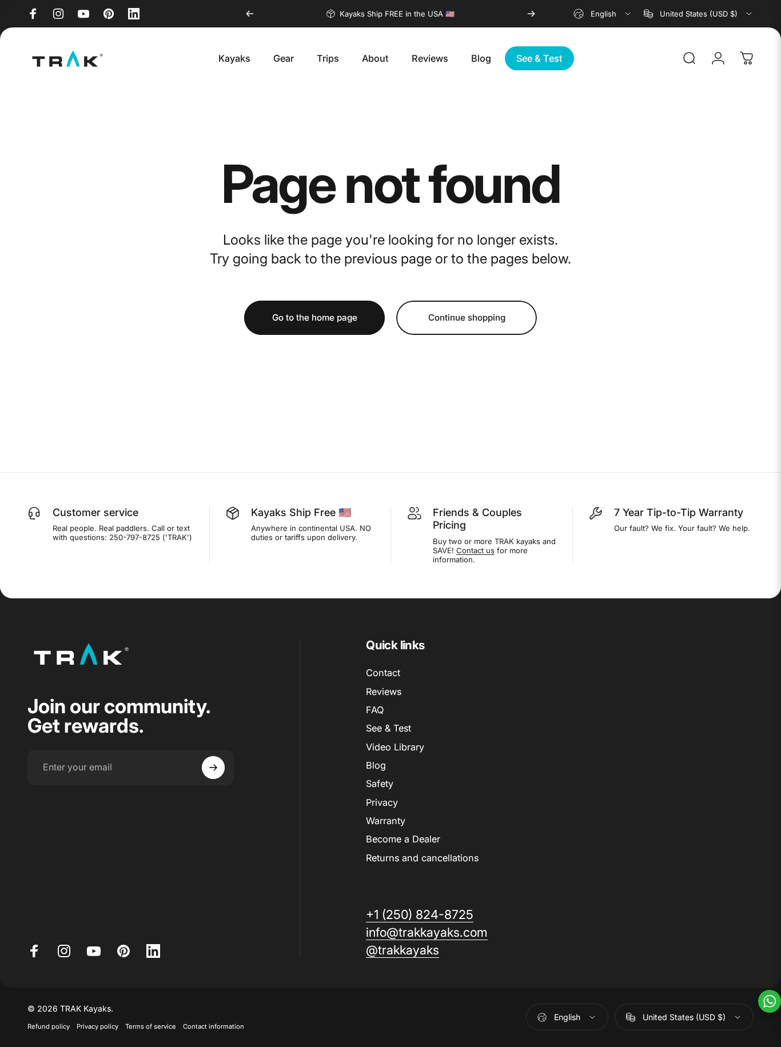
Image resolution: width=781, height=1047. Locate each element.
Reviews (383, 691)
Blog (376, 765)
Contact (383, 672)
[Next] (531, 13)
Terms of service (150, 1026)
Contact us (475, 550)
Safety (379, 783)
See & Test (388, 728)
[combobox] (602, 13)
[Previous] (249, 13)
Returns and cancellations (422, 858)
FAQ (375, 710)
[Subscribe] (213, 767)
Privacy (382, 802)
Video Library (395, 747)
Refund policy (48, 1026)
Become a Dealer (403, 839)
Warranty (385, 820)
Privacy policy (97, 1026)
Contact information (213, 1026)
